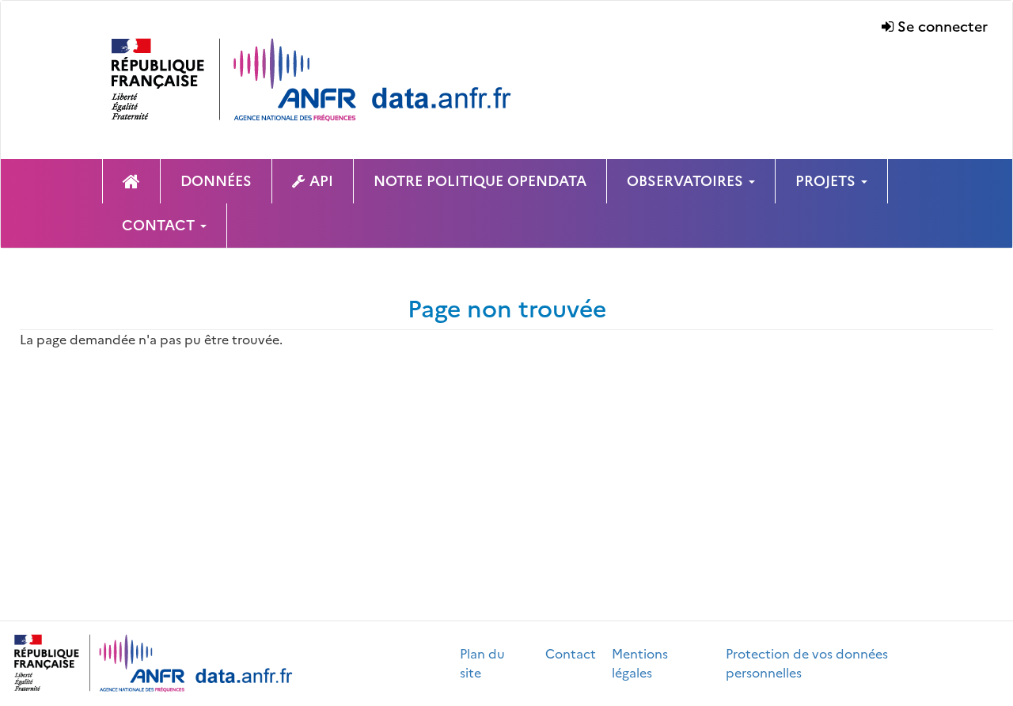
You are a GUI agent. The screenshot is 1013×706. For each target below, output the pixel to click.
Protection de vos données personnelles (807, 663)
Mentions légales (640, 663)
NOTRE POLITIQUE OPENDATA (480, 181)
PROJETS (827, 181)
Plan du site (482, 663)
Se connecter (942, 26)
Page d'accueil (131, 181)
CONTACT (160, 225)
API (321, 181)
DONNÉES (216, 181)
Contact (570, 653)
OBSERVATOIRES (687, 181)
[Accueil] (335, 80)
